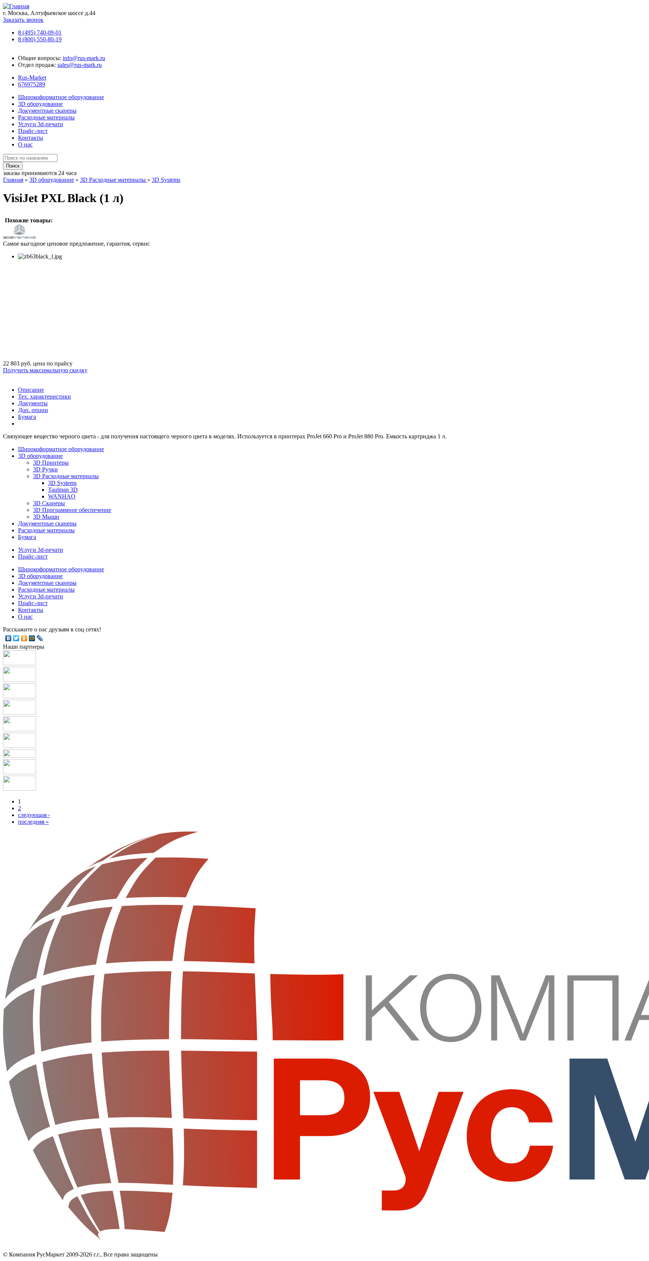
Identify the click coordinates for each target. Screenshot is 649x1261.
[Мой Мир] (32, 638)
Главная (13, 180)
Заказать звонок (23, 20)
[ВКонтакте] (8, 638)
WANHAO (61, 496)
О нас (25, 144)
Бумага (27, 417)
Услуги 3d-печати (40, 124)
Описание (31, 390)
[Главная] (16, 6)
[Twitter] (16, 638)
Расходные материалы (46, 117)
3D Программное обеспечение (72, 510)
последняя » (33, 822)
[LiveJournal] (40, 638)
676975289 (31, 84)
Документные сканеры (47, 110)
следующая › (34, 815)
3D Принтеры (51, 462)
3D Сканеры (49, 503)
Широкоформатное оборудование (61, 97)
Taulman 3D (63, 489)
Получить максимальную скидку (45, 370)
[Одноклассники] (24, 638)
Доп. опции (33, 410)
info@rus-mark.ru (84, 58)
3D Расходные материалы (113, 180)
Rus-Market (32, 77)
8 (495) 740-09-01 (40, 32)
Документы (33, 403)
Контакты (30, 137)
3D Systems (166, 180)
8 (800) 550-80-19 (40, 39)
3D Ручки (45, 469)
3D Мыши (46, 516)
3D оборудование (40, 104)
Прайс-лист (33, 131)
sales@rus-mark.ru (79, 65)
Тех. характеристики (44, 396)
